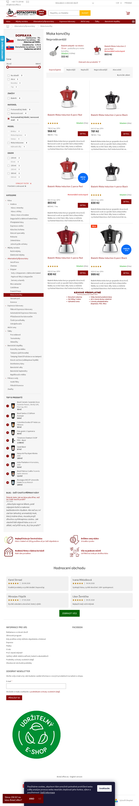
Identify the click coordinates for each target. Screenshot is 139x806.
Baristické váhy (16, 367)
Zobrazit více (69, 613)
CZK (117, 3)
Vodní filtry (14, 382)
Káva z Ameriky (17, 208)
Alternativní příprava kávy (18, 258)
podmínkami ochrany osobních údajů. (45, 691)
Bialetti (15, 98)
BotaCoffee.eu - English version (69, 776)
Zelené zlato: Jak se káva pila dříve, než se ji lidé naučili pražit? (23, 498)
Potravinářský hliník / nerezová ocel (25, 118)
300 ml (15, 173)
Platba (8, 646)
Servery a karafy (17, 280)
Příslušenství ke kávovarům (21, 316)
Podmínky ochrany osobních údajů (20, 659)
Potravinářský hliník (20, 109)
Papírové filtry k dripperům (22, 276)
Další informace (47, 792)
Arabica (13, 204)
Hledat (85, 13)
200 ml (15, 169)
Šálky (10, 331)
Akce (14, 79)
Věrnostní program (13, 635)
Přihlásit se (14, 698)
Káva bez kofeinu (17, 229)
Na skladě (16, 75)
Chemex (13, 266)
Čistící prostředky (17, 320)
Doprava (9, 642)
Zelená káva (15, 240)
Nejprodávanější (100, 69)
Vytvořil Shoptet (126, 800)
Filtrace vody (13, 378)
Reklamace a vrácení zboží (67, 3)
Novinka (15, 83)
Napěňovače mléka (18, 374)
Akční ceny (12, 327)
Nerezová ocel (18, 113)
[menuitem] (8, 21)
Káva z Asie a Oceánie (20, 215)
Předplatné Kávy (17, 222)
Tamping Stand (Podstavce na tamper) (26, 356)
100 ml (15, 158)
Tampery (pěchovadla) (19, 353)
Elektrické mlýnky (17, 255)
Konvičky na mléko (17, 349)
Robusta (13, 236)
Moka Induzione (19, 142)
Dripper (13, 269)
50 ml (15, 161)
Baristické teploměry (18, 371)
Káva (10, 200)
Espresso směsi (16, 226)
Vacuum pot (15, 298)
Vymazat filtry (22, 183)
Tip (14, 87)
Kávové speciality (17, 233)
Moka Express (18, 135)
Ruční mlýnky (15, 251)
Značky (10, 389)
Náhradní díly (18, 146)
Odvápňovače (16, 323)
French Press (15, 291)
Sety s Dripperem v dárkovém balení (26, 273)
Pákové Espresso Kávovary (21, 309)
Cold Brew (14, 287)
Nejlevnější (71, 69)
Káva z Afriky (16, 211)
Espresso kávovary (15, 305)
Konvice (13, 302)
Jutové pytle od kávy (18, 244)
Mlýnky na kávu (14, 247)
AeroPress (14, 262)
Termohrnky (15, 338)
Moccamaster (15, 284)
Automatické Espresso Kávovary (23, 313)
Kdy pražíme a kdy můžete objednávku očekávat (26, 639)
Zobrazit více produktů (88, 62)
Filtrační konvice (16, 385)
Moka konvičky (16, 295)
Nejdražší (85, 69)
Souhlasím (104, 788)
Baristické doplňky (15, 345)
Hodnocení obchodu (69, 568)
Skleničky (14, 342)
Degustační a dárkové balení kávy (23, 218)
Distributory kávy (17, 363)
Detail (83, 133)
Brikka (15, 131)
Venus (15, 139)
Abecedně (117, 69)
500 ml (15, 177)
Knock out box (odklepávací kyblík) (24, 360)
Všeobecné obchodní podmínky (19, 663)
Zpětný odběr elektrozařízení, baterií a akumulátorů (27, 656)
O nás (8, 649)
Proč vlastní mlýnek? (14, 652)
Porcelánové (15, 334)
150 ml (15, 165)
